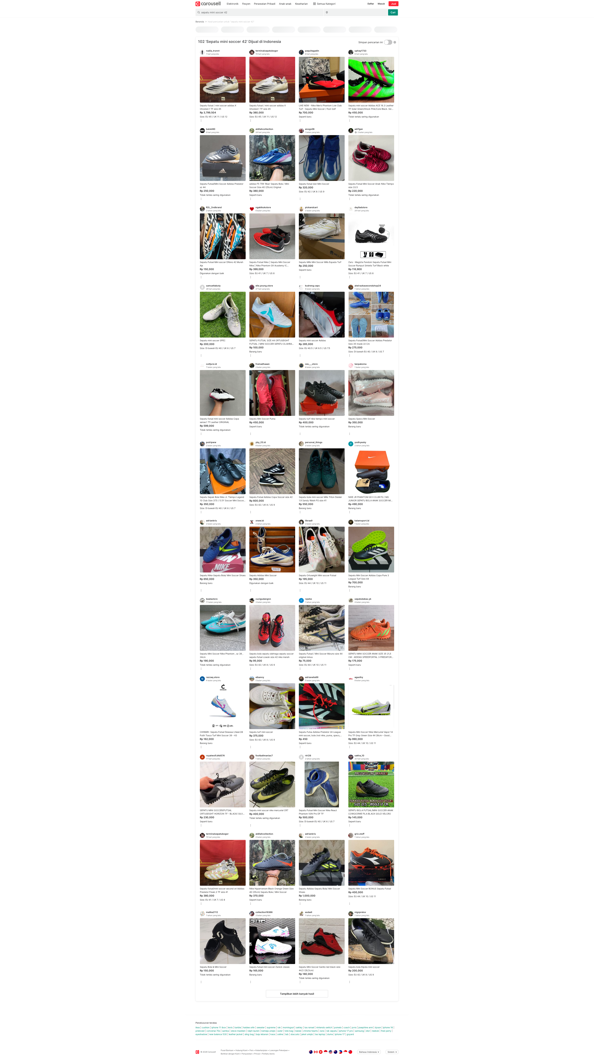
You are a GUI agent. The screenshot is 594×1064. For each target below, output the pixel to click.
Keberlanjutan (261, 1050)
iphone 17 (340, 1034)
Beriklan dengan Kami (230, 1054)
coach (347, 1027)
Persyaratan (247, 1054)
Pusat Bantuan (227, 1050)
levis (230, 1027)
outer (280, 1030)
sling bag (249, 1034)
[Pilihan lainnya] (201, 120)
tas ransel (309, 1027)
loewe (298, 1030)
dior (368, 1030)
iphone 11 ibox (218, 1027)
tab (286, 1034)
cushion (205, 1027)
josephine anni (365, 1027)
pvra (354, 1027)
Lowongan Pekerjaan (278, 1050)
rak (279, 1027)
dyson (378, 1027)
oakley (299, 1027)
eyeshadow (201, 1034)
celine (280, 1034)
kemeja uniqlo (268, 1030)
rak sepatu (331, 1030)
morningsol (288, 1027)
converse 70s (213, 1030)
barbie (238, 1027)
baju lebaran (262, 1034)
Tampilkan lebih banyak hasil (297, 993)
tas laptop (320, 1034)
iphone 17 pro (346, 1030)
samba (225, 1030)
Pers (251, 1050)
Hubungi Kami (241, 1050)
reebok (375, 1030)
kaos (272, 1034)
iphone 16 (388, 1027)
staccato (295, 1034)
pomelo (338, 1027)
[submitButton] (393, 12)
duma (330, 1034)
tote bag (289, 1030)
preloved (200, 1030)
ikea (198, 1027)
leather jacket (236, 1034)
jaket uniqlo (307, 1034)
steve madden (238, 1030)
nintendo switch (324, 1027)
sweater (261, 1027)
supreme (271, 1027)
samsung (359, 1030)
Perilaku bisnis (268, 1054)
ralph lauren (253, 1030)
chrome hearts (310, 1030)
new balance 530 (218, 1034)
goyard (350, 1034)
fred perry (386, 1030)
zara (322, 1030)
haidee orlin (249, 1027)
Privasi (257, 1054)
